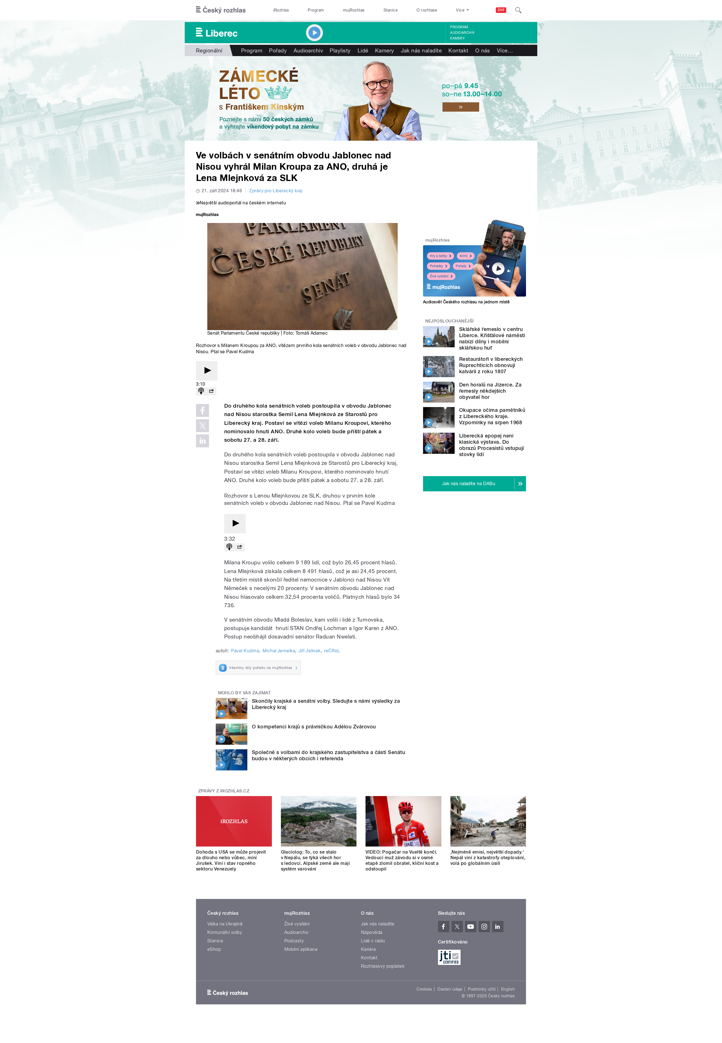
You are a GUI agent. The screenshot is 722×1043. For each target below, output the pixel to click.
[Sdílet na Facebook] (202, 410)
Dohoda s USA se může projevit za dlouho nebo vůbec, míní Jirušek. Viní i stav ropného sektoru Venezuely (231, 860)
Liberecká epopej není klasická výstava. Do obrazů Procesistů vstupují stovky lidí (491, 445)
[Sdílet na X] (202, 425)
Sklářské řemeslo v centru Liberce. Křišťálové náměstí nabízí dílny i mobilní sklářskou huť (492, 338)
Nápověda (371, 932)
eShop (214, 949)
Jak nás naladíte (421, 50)
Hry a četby (438, 256)
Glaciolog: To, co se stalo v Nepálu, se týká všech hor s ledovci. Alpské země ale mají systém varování (315, 860)
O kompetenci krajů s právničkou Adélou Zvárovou (314, 727)
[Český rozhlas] (221, 10)
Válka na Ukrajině (225, 924)
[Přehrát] (206, 371)
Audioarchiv (462, 33)
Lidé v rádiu (373, 940)
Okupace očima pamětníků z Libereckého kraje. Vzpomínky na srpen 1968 (492, 416)
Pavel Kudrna (245, 650)
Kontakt (458, 50)
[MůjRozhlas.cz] (207, 215)
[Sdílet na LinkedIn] (202, 440)
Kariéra (368, 949)
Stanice (391, 10)
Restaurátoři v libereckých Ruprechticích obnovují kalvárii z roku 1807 (491, 365)
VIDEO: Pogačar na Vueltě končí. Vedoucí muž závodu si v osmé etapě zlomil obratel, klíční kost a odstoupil (402, 860)
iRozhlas (281, 10)
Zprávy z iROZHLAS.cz (224, 791)
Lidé (363, 50)
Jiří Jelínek (310, 650)
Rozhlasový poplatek (382, 966)
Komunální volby (224, 932)
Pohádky (436, 266)
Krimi (464, 256)
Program (316, 10)
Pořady (278, 50)
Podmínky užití (482, 989)
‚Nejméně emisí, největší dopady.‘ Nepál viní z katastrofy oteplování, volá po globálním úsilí (487, 857)
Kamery (457, 38)
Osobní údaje (450, 989)
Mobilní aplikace (301, 949)
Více (505, 50)
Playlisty (340, 50)
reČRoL (332, 650)
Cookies (424, 989)
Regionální (209, 50)
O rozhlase (427, 10)
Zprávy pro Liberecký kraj (275, 190)
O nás (482, 50)
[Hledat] (518, 10)
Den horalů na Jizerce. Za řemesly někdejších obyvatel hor (490, 391)
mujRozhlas (354, 10)
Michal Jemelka (279, 650)
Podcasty (294, 940)
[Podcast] (201, 391)
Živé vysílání (439, 276)
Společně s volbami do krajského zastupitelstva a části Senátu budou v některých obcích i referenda (328, 755)
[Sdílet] (211, 391)
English (508, 989)
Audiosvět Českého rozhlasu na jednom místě (466, 302)
